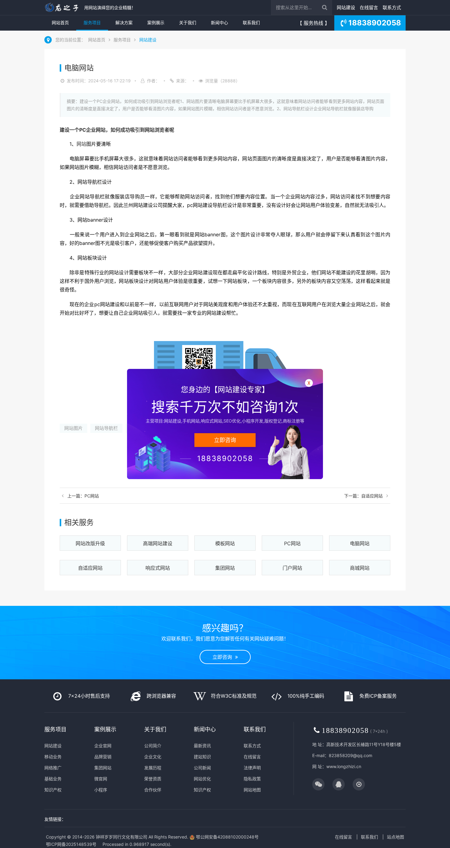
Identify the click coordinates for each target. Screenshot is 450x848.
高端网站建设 (157, 543)
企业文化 (152, 756)
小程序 (100, 789)
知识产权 (53, 789)
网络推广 (53, 767)
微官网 (100, 778)
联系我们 (251, 22)
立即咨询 (223, 657)
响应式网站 (157, 568)
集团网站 (225, 568)
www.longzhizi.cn (343, 766)
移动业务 (53, 756)
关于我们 (187, 22)
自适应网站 (90, 568)
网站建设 (346, 7)
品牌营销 (102, 756)
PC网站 (292, 543)
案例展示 (155, 22)
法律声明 (252, 767)
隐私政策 (252, 778)
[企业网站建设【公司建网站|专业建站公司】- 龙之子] (62, 7)
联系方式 (392, 7)
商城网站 (359, 568)
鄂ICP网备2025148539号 (71, 844)
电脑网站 (359, 543)
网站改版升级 (90, 543)
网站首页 (60, 22)
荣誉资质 (152, 778)
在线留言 (369, 7)
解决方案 (124, 22)
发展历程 (152, 767)
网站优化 (202, 778)
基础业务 (53, 778)
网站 (101, 130)
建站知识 (202, 756)
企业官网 (102, 745)
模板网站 (225, 543)
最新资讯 (202, 745)
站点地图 (395, 836)
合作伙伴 (152, 789)
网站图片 (73, 428)
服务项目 (92, 22)
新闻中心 (219, 22)
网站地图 (252, 789)
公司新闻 (202, 767)
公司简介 (152, 745)
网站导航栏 (106, 428)
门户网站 (292, 568)
